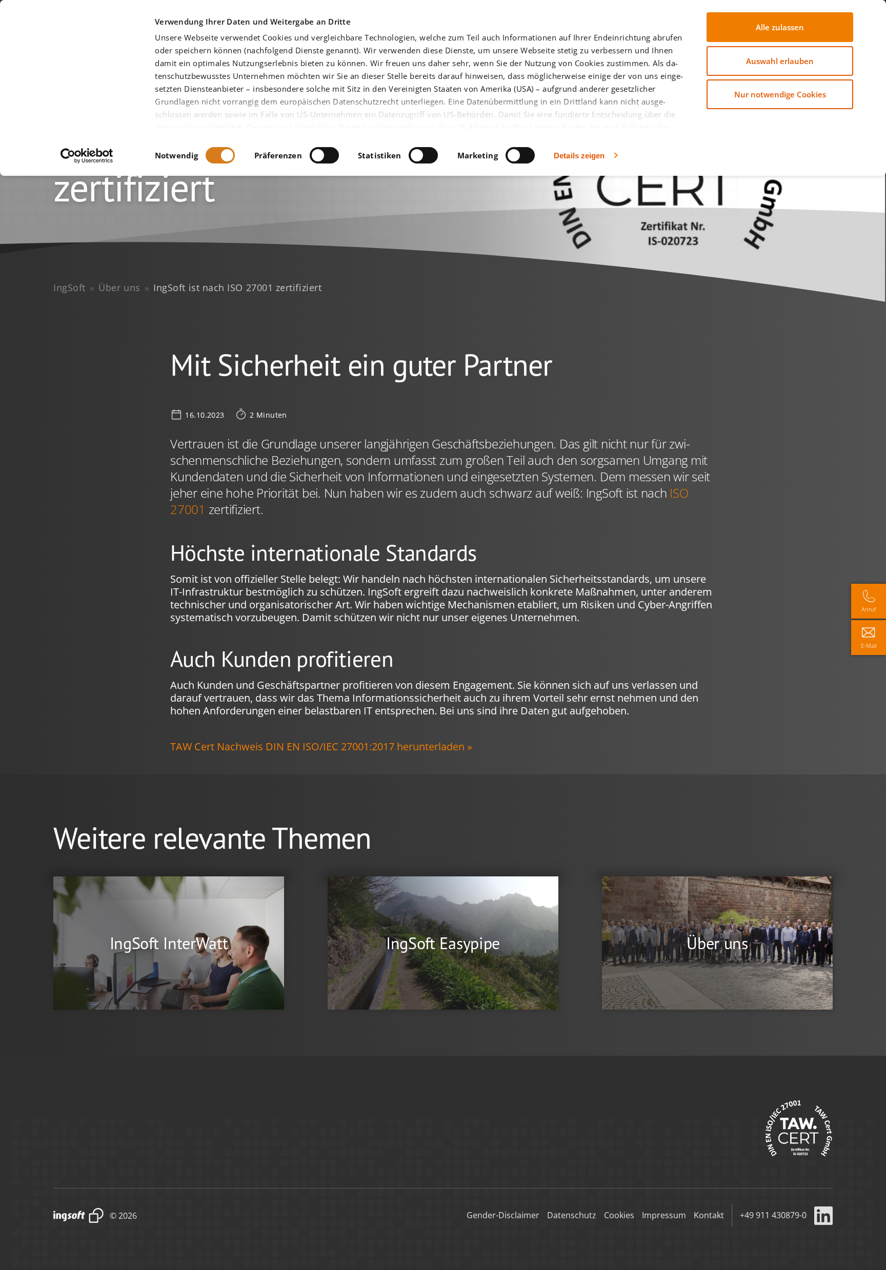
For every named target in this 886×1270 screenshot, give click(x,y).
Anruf (868, 609)
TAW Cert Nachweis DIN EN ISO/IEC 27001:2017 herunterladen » (321, 746)
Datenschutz (571, 1215)
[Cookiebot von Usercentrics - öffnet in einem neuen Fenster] (87, 155)
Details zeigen (579, 155)
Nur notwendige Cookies (780, 94)
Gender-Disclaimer (503, 1215)
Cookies (619, 1215)
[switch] (324, 155)
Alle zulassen (780, 27)
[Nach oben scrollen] (868, 1242)
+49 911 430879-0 (773, 1215)
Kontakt (709, 1215)
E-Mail (869, 645)
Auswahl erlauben (780, 61)
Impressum (664, 1215)
